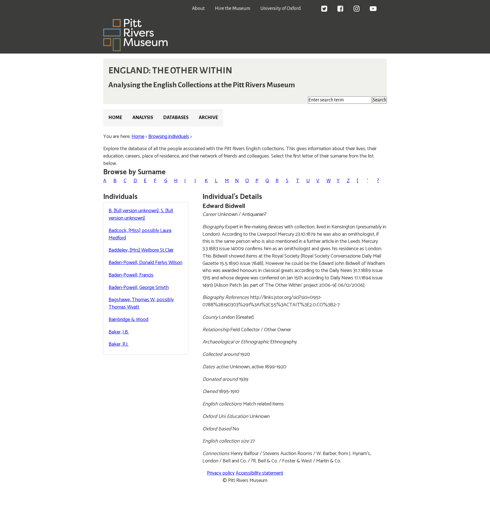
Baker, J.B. (119, 332)
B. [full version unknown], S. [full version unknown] (141, 214)
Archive (208, 117)
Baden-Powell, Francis (131, 275)
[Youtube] (373, 9)
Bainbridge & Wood (128, 319)
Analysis (142, 117)
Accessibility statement (259, 473)
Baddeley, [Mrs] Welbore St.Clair (141, 250)
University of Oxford (280, 8)
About (198, 8)
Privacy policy (221, 473)
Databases (176, 117)
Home (115, 117)
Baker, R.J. (118, 344)
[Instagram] (357, 9)
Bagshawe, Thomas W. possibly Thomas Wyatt (141, 303)
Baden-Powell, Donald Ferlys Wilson (145, 262)
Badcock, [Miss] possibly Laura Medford (140, 234)
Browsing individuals (168, 136)
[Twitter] (324, 9)
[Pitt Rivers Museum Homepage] (135, 50)
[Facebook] (340, 9)
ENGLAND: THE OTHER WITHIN (170, 70)
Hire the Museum (232, 8)
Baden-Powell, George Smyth (139, 287)
